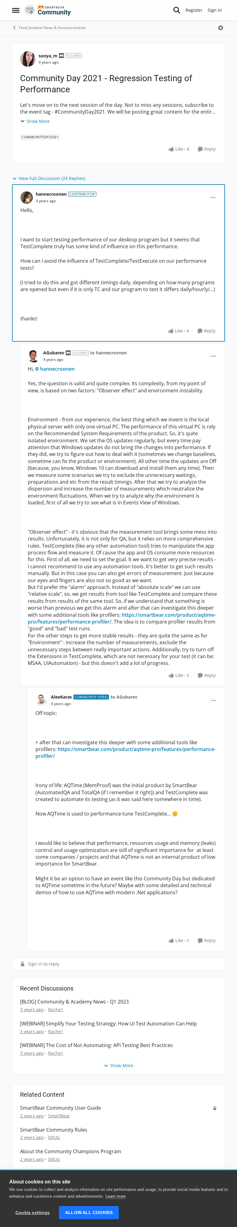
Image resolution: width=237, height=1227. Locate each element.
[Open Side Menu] (16, 10)
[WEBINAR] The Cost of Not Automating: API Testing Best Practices (96, 1045)
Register (193, 10)
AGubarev (53, 353)
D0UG (54, 1137)
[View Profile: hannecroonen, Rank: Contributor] (26, 197)
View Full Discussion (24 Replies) (52, 178)
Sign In (215, 10)
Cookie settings (32, 1212)
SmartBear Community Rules (53, 1130)
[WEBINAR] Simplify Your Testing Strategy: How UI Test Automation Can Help (108, 1023)
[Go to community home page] (47, 10)
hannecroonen (51, 194)
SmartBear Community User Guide (60, 1108)
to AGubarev (123, 697)
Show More (38, 121)
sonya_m (48, 56)
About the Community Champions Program (70, 1151)
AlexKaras (61, 697)
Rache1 (55, 1009)
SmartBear (59, 1116)
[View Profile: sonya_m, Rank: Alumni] (27, 59)
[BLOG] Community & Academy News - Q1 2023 (74, 1002)
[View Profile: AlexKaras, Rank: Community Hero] (41, 700)
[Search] (177, 10)
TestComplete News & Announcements (52, 27)
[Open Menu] (220, 27)
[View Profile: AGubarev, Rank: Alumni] (34, 356)
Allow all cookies (89, 1212)
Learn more (116, 1196)
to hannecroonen (108, 353)
